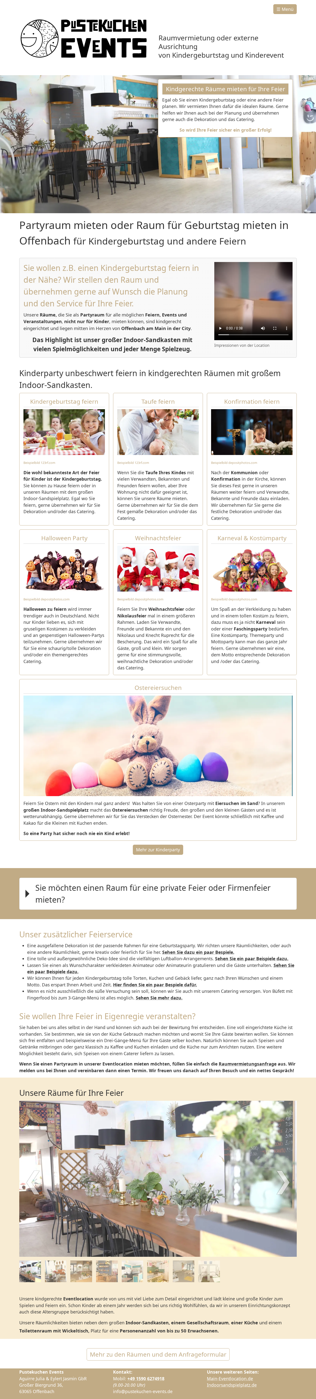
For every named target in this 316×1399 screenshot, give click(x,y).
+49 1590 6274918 (145, 1379)
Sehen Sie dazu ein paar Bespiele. (198, 952)
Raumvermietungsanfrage (247, 1064)
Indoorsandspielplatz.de (232, 1385)
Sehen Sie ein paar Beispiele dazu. (251, 959)
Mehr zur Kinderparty (158, 850)
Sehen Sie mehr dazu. (159, 998)
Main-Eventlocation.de (230, 1379)
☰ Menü (285, 9)
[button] (158, 895)
